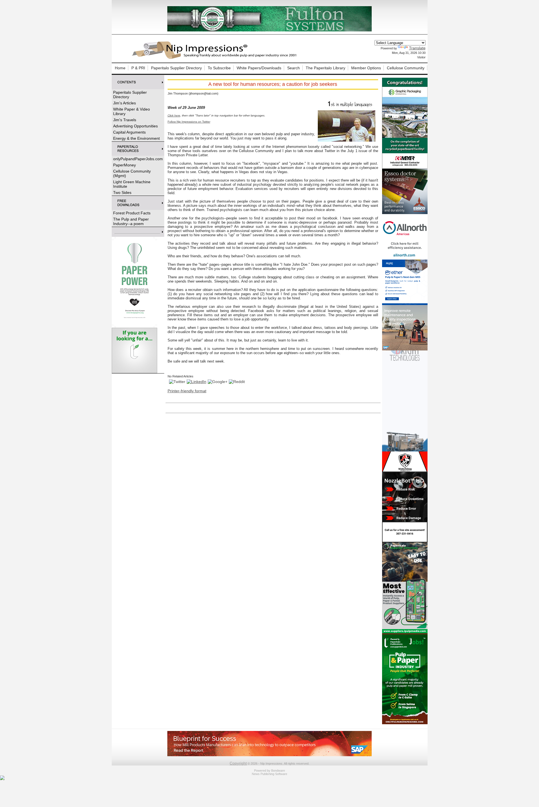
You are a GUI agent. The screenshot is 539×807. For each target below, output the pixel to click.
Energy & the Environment (136, 138)
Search (293, 68)
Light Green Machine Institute (131, 184)
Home (120, 68)
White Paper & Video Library (131, 111)
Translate (417, 48)
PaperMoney (124, 165)
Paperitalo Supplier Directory (176, 68)
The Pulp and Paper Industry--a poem (131, 221)
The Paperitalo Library (325, 68)
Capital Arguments (129, 132)
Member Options (366, 68)
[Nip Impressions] (215, 58)
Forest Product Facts (131, 213)
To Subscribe (219, 68)
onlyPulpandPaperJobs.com (138, 159)
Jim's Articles (124, 103)
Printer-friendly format (187, 391)
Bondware (278, 770)
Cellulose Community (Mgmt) (132, 173)
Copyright (238, 763)
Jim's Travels (124, 120)
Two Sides (122, 192)
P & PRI (138, 68)
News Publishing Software (269, 774)
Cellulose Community (405, 68)
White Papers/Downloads (259, 68)
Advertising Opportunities (135, 126)
